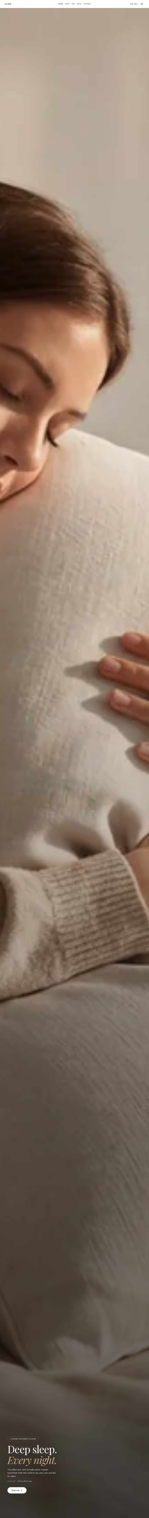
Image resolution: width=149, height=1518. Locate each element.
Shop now (16, 1490)
